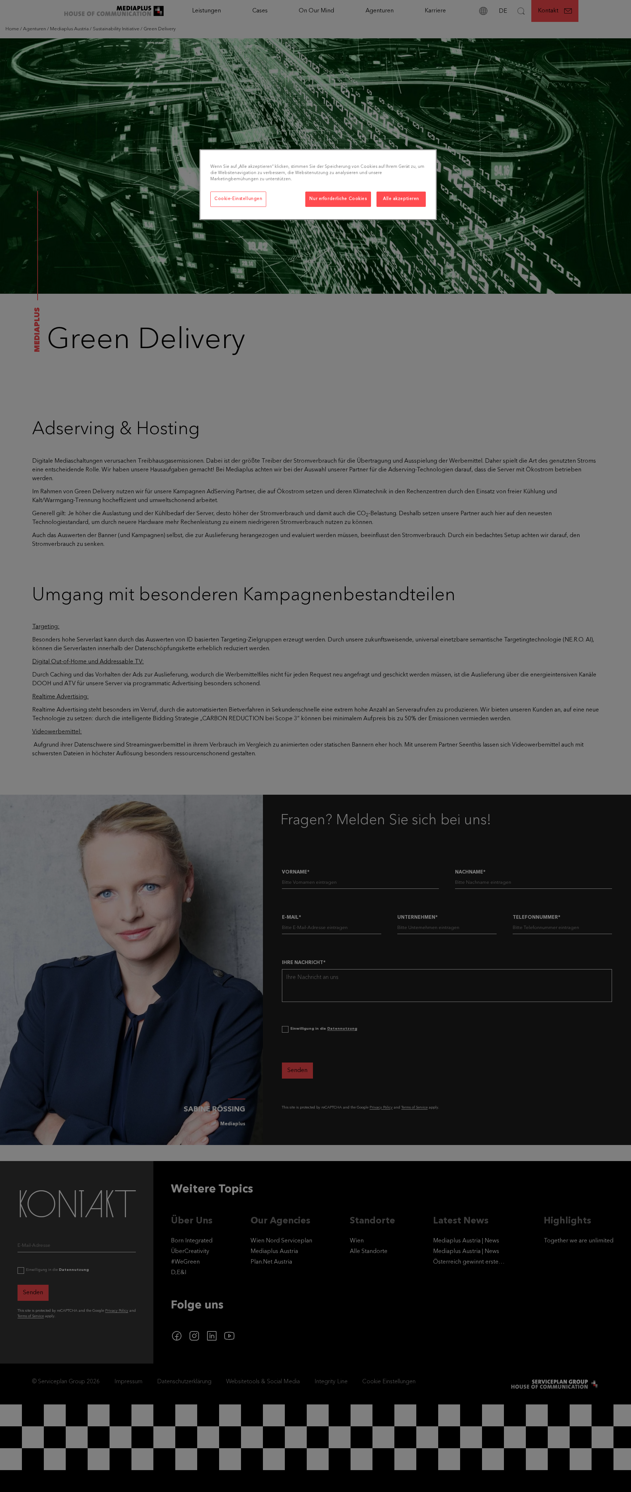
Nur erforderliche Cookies (338, 199)
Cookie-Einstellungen (238, 199)
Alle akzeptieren (401, 199)
